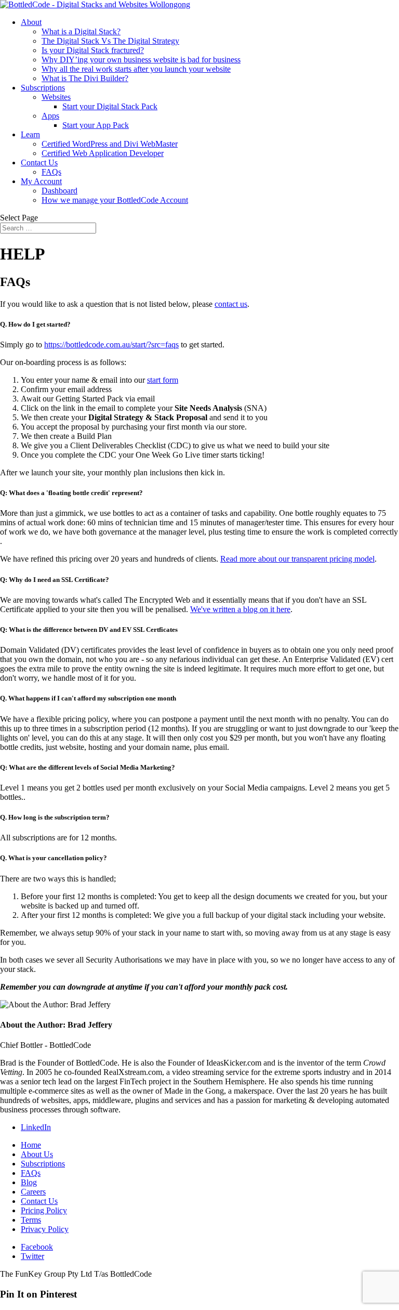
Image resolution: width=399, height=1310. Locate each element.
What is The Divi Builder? (85, 78)
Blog (29, 1182)
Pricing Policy (44, 1210)
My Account (41, 181)
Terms (31, 1219)
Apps (50, 115)
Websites (56, 97)
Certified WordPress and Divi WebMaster (110, 143)
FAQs (51, 171)
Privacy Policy (45, 1229)
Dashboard (59, 190)
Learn (30, 134)
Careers (33, 1191)
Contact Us (39, 162)
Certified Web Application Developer (103, 153)
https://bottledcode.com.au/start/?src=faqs (111, 344)
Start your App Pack (95, 125)
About (31, 22)
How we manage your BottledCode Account (115, 200)
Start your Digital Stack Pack (109, 106)
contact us (231, 304)
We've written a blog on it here (240, 609)
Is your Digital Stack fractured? (93, 50)
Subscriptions (43, 87)
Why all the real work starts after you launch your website (136, 68)
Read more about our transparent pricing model (297, 558)
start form (162, 379)
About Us (37, 1154)
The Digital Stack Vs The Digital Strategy (110, 40)
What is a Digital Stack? (81, 31)
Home (31, 1144)
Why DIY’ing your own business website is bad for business (141, 59)
